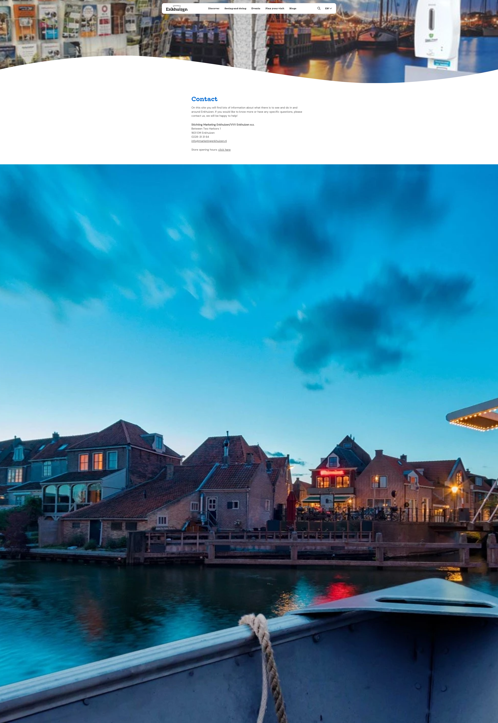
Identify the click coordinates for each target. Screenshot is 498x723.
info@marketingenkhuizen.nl (209, 141)
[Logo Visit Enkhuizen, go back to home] (177, 8)
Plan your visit (274, 8)
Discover (213, 8)
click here (224, 149)
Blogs (292, 8)
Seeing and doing (235, 8)
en (327, 8)
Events (255, 8)
